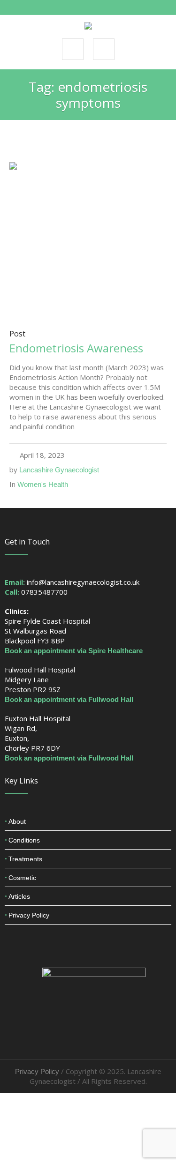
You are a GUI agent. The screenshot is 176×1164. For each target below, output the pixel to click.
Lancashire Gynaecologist (59, 470)
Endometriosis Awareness (76, 348)
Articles (19, 896)
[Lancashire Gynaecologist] (88, 26)
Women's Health (42, 484)
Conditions (24, 840)
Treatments (25, 859)
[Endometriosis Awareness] (88, 240)
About (17, 821)
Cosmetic (22, 877)
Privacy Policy (28, 915)
